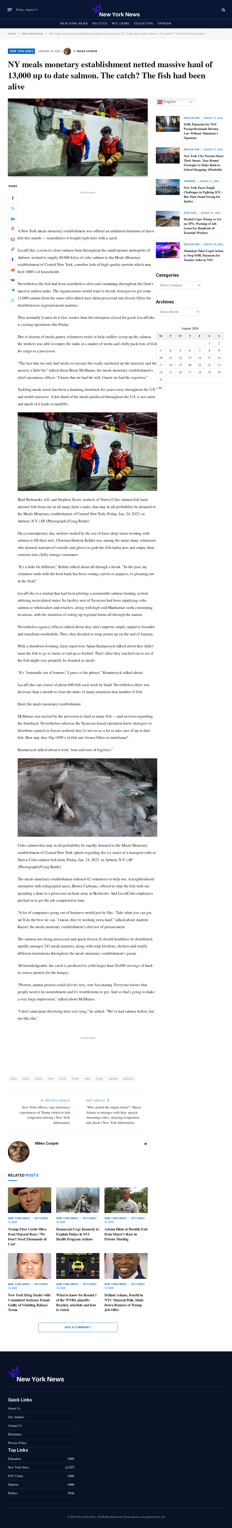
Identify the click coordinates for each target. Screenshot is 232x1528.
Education (143, 23)
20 (189, 365)
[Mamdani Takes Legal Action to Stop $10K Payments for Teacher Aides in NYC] (168, 250)
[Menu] (9, 10)
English (169, 102)
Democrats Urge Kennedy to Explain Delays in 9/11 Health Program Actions (77, 1234)
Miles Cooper (87, 51)
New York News (74, 23)
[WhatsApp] (12, 300)
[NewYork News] (116, 9)
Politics (99, 23)
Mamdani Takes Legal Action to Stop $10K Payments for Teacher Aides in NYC (203, 255)
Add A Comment (78, 1327)
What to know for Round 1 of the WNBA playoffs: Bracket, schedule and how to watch (76, 1302)
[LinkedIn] (12, 218)
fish (50, 1078)
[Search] (223, 10)
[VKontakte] (12, 279)
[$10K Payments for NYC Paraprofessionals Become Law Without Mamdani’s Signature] (168, 124)
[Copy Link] (12, 249)
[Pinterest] (12, 228)
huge (99, 1078)
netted (113, 1078)
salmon (128, 1078)
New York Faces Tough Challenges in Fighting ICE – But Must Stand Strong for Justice (203, 194)
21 (199, 365)
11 (170, 358)
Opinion (165, 23)
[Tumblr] (12, 259)
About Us (14, 1408)
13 (189, 358)
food (62, 1078)
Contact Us (15, 1425)
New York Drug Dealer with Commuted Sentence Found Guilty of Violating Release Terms (29, 1302)
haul (88, 1078)
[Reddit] (12, 269)
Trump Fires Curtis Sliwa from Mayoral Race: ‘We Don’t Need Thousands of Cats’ (27, 1236)
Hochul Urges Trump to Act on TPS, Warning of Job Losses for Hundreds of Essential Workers (202, 226)
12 (180, 358)
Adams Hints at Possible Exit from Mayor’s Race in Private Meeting (125, 1234)
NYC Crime (121, 23)
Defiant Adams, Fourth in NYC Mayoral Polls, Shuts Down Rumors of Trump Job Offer (123, 1302)
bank (25, 1078)
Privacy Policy (17, 1443)
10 (160, 358)
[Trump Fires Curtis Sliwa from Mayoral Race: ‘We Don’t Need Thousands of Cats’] (29, 1200)
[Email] (12, 239)
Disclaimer (15, 1434)
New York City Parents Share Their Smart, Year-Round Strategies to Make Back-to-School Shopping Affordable (203, 163)
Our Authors (16, 1417)
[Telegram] (12, 290)
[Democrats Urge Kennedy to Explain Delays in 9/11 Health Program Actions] (77, 1200)
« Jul (159, 388)
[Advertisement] (87, 205)
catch (39, 1078)
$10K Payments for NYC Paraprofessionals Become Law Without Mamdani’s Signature (201, 131)
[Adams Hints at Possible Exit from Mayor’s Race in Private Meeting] (126, 1200)
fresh (75, 1078)
